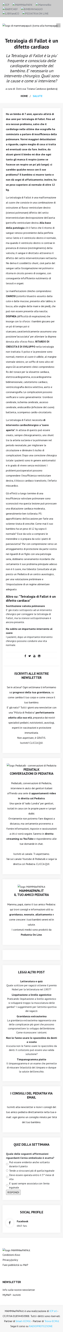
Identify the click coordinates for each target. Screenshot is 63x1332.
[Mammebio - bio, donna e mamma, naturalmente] (43, 4)
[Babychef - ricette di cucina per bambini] (10, 8)
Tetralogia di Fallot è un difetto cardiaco (31, 43)
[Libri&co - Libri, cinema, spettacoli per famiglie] (11, 13)
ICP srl (53, 1311)
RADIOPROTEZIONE (41, 1326)
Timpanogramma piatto (31, 1059)
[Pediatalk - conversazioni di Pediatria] (31, 765)
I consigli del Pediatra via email (31, 1095)
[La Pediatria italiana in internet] (35, 13)
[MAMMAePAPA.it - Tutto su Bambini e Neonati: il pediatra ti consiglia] (22, 4)
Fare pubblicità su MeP (15, 1265)
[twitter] (29, 656)
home (24, 96)
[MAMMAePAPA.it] (16, 1250)
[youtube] (34, 656)
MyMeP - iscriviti (12, 1294)
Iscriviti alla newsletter (20, 1107)
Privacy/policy (10, 1259)
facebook (22, 1221)
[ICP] (6, 4)
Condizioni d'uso (11, 1254)
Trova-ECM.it (51, 1321)
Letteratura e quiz (31, 981)
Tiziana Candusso (36, 88)
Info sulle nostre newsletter (19, 1289)
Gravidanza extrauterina (32, 1016)
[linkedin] (39, 656)
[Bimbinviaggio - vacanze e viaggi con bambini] (32, 8)
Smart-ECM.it (23, 1321)
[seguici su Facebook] (9, 1223)
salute (37, 96)
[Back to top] (55, 1324)
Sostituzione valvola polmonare (25, 606)
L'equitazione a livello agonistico (31, 994)
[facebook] (25, 656)
